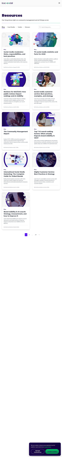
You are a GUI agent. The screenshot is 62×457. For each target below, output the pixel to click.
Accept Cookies (52, 451)
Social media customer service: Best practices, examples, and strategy (43, 94)
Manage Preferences (37, 451)
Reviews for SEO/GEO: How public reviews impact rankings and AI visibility (15, 94)
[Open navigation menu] (59, 3)
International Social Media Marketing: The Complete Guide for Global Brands (14, 174)
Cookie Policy (47, 447)
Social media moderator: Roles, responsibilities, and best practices (14, 54)
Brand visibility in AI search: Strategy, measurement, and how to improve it (15, 214)
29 (35, 234)
